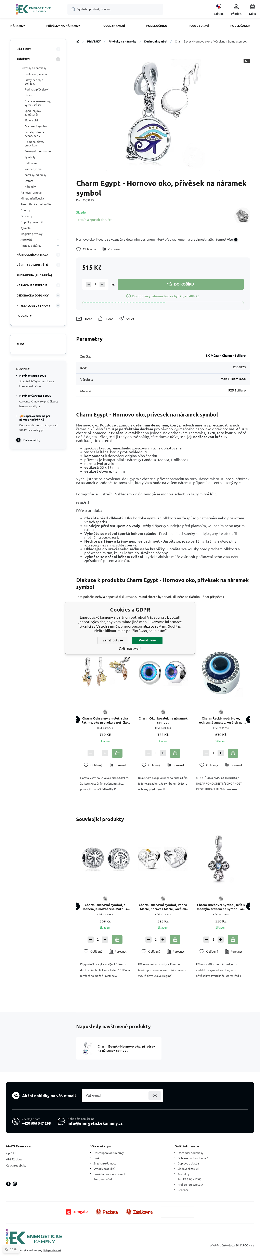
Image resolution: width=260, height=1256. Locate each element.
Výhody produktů (104, 1168)
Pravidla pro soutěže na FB (110, 1174)
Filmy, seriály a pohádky (34, 81)
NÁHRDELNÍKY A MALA (32, 254)
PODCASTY (24, 315)
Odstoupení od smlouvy (108, 1153)
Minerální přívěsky (32, 198)
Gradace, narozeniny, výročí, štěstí (38, 103)
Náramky (30, 186)
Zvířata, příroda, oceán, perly (34, 133)
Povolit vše (147, 640)
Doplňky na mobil (32, 222)
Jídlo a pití (31, 120)
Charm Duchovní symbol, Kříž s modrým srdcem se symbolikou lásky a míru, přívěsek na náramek (221, 907)
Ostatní (29, 180)
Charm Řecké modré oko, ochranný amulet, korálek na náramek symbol (221, 720)
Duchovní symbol (155, 41)
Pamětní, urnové (31, 192)
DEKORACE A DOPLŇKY (32, 295)
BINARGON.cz (245, 1245)
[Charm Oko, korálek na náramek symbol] (163, 672)
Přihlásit (154, 1095)
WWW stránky (219, 1245)
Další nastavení (130, 648)
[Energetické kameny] (77, 41)
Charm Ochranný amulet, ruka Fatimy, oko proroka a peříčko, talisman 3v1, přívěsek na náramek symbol (105, 720)
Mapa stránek (52, 1250)
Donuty (25, 210)
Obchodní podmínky (190, 1153)
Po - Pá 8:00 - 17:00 (190, 1179)
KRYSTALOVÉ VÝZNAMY (33, 305)
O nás (97, 1158)
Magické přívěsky (31, 234)
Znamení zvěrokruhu (38, 151)
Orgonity (26, 216)
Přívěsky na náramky (122, 41)
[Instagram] (15, 1184)
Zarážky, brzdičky (35, 175)
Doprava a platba (188, 1163)
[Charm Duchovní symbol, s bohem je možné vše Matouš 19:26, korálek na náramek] (105, 859)
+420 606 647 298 (36, 1123)
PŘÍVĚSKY (94, 41)
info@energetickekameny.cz (94, 1123)
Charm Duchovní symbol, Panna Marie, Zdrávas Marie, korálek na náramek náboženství (163, 907)
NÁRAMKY (23, 49)
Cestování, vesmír (36, 74)
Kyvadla (25, 228)
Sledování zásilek (188, 1168)
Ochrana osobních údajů (193, 1158)
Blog (20, 344)
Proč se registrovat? (190, 1184)
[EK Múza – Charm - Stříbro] (242, 215)
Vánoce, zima (33, 169)
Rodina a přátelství (37, 89)
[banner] (33, 10)
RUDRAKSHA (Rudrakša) (34, 275)
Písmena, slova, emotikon (34, 143)
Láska (28, 95)
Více (230, 239)
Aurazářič (26, 239)
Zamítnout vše (113, 640)
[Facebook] (8, 1184)
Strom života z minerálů (36, 204)
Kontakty (183, 1174)
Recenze (183, 1190)
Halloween (31, 163)
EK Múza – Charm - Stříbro (226, 355)
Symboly (30, 157)
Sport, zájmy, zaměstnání (33, 112)
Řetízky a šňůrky (31, 245)
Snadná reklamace (104, 1163)
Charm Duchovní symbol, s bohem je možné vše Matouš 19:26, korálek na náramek (105, 907)
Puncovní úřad (102, 1179)
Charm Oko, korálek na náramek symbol (163, 720)
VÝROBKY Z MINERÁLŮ (32, 265)
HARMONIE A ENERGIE (31, 285)
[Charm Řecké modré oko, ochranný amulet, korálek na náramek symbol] (221, 672)
